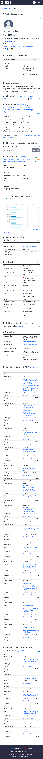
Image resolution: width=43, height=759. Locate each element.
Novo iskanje (5, 8)
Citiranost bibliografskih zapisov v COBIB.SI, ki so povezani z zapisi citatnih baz (17, 159)
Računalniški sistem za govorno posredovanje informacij (30, 566)
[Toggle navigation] (39, 2)
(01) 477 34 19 (10, 41)
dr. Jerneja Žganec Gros (30, 496)
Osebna (24, 99)
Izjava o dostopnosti (25, 756)
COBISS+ (33, 99)
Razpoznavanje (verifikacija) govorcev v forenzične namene (31, 451)
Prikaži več (34, 229)
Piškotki (14, 756)
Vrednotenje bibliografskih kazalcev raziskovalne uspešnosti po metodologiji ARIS (18, 109)
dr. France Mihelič (29, 420)
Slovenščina (17, 748)
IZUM (13, 754)
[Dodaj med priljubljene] (40, 18)
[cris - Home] (6, 2)
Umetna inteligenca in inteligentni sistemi (30, 660)
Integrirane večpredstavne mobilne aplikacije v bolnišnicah (31, 528)
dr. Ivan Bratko (28, 701)
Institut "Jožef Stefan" (30, 342)
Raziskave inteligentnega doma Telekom (30, 432)
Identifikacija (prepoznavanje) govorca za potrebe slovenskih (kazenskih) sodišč (30, 586)
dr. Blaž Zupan (28, 666)
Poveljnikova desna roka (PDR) (29, 469)
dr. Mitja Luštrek (28, 395)
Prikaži (18, 326)
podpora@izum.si (29, 751)
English (29, 748)
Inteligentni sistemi (29, 729)
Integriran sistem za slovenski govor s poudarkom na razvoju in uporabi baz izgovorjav (30, 608)
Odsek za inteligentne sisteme (30, 345)
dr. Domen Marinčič (29, 246)
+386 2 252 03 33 (15, 751)
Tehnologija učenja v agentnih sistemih (30, 548)
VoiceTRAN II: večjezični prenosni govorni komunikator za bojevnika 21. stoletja (31, 488)
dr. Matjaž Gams (28, 439)
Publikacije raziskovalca (14, 14)
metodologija (22, 105)
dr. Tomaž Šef (27, 458)
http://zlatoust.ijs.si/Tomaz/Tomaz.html (20, 46)
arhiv (12, 137)
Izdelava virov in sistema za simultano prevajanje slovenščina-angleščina (31, 629)
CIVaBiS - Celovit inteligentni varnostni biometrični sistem (30, 509)
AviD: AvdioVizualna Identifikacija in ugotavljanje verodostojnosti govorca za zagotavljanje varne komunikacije (29, 410)
